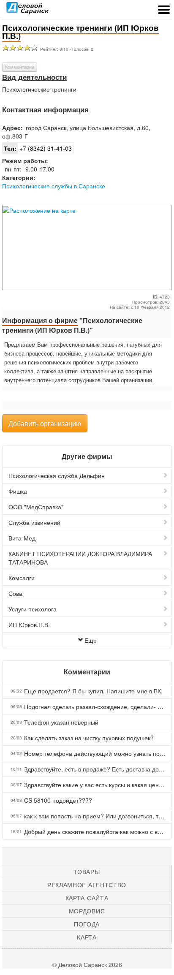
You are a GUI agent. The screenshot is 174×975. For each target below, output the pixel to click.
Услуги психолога (32, 609)
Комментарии (19, 66)
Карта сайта (87, 898)
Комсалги (21, 577)
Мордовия (87, 911)
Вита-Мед (21, 538)
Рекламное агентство (86, 884)
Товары (86, 871)
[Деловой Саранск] (27, 10)
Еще (90, 640)
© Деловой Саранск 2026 (87, 964)
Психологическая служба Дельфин (56, 475)
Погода (87, 924)
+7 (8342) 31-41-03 (38, 148)
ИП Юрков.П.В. (29, 624)
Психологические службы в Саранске (53, 186)
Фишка (17, 491)
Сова (15, 593)
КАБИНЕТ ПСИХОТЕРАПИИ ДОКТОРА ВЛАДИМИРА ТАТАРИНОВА (80, 557)
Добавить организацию (44, 423)
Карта (87, 937)
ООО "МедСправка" (35, 506)
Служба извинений (34, 522)
